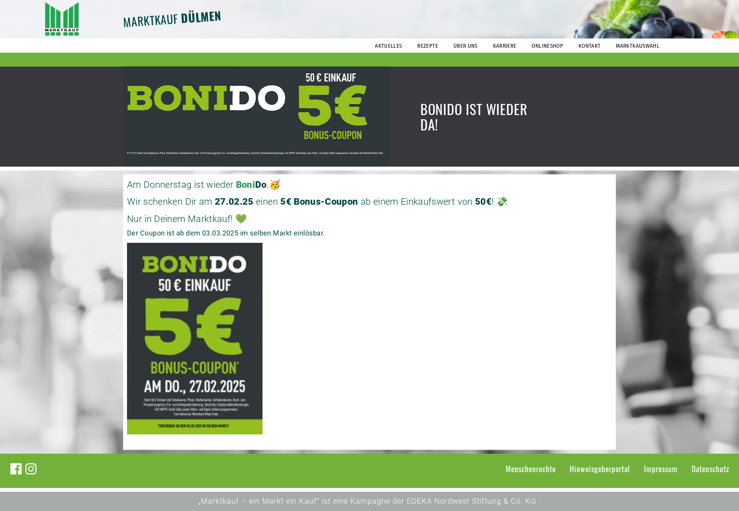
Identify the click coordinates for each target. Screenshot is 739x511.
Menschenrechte (531, 468)
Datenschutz (710, 468)
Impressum (661, 468)
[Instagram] (31, 469)
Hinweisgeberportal (600, 468)
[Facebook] (16, 469)
